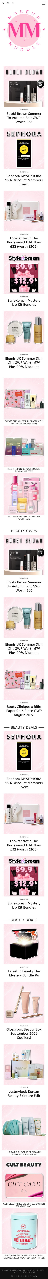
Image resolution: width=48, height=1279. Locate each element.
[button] (44, 3)
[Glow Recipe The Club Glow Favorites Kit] (24, 494)
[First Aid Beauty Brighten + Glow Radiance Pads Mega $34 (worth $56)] (24, 1231)
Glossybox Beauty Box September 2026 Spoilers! (23, 1033)
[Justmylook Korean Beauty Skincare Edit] (24, 1064)
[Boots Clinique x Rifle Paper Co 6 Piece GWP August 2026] (24, 399)
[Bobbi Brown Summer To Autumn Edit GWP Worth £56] (24, 86)
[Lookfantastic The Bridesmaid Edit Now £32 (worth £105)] (24, 211)
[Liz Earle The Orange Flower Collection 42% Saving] (24, 1128)
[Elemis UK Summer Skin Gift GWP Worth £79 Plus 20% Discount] (24, 331)
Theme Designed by (24, 1276)
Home (31, 1270)
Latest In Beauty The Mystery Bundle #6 (24, 973)
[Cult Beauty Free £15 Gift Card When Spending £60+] (24, 1179)
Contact (41, 1270)
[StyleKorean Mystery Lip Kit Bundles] (24, 273)
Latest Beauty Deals (24, 1272)
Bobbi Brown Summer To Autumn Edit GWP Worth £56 (24, 118)
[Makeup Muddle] (24, 31)
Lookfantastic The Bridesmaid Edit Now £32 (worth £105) (24, 242)
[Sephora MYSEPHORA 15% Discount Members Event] (24, 148)
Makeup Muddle (17, 1270)
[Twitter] (3, 3)
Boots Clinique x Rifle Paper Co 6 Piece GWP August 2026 (24, 711)
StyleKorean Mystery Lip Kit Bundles (24, 302)
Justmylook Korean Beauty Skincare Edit (24, 1094)
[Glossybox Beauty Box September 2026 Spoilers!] (24, 1002)
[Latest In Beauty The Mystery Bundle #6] (24, 944)
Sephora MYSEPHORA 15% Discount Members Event (24, 180)
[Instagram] (8, 3)
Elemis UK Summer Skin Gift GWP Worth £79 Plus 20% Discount (24, 362)
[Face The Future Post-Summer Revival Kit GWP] (24, 446)
